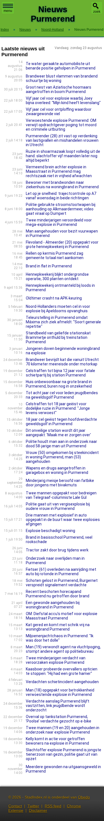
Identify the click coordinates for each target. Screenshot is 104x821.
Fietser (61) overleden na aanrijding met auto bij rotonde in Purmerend (61, 571)
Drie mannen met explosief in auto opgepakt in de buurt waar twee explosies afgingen (63, 519)
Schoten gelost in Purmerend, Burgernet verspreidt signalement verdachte (62, 582)
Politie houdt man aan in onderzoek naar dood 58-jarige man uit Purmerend (61, 443)
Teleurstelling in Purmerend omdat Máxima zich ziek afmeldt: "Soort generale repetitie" (63, 322)
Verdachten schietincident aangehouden (62, 682)
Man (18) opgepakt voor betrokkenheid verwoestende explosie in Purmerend (60, 692)
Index (5, 30)
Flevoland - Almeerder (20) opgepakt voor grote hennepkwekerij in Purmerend (62, 244)
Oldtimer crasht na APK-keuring (54, 298)
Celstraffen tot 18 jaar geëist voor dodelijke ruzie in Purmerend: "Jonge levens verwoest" (58, 408)
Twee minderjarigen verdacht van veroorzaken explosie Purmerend (55, 660)
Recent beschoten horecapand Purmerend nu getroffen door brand (57, 593)
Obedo (84, 797)
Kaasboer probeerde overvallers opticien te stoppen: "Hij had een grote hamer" (61, 671)
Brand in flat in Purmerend (49, 266)
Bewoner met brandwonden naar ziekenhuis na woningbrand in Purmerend (62, 184)
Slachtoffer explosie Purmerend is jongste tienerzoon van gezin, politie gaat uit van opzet (63, 754)
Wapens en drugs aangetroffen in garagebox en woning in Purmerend (57, 470)
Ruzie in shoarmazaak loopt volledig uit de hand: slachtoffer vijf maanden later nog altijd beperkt (63, 155)
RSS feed (53, 806)
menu (8, 11)
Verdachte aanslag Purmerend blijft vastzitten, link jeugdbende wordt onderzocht (57, 705)
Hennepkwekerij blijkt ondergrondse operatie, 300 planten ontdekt (57, 276)
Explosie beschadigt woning (50, 530)
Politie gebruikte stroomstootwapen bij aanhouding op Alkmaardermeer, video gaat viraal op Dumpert (60, 209)
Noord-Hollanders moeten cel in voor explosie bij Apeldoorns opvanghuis (58, 308)
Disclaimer (38, 810)
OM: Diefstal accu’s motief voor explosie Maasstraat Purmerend (61, 615)
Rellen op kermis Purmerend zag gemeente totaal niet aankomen (54, 255)
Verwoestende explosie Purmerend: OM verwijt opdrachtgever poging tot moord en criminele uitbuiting (61, 124)
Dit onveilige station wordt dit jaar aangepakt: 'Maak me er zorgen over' (58, 432)
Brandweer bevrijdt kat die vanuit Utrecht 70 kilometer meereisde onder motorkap (62, 361)
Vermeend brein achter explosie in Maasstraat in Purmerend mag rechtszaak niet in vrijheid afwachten (59, 171)
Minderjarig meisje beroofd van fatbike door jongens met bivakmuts (60, 482)
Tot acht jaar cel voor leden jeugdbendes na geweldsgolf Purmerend (62, 395)
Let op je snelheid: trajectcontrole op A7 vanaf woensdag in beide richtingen (61, 195)
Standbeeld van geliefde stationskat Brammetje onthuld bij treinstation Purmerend (58, 337)
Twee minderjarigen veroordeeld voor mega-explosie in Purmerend (59, 222)
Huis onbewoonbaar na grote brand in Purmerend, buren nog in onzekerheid (59, 383)
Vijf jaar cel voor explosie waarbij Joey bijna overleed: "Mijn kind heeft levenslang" (63, 100)
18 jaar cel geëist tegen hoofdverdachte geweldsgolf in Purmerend (61, 421)
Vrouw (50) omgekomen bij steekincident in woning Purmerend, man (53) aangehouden (62, 457)
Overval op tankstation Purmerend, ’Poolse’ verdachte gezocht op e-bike (58, 718)
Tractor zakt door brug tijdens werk (57, 550)
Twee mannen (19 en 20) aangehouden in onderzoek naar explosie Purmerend (62, 730)
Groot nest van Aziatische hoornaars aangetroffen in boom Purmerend (58, 89)
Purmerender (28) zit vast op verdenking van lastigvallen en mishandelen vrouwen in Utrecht (62, 140)
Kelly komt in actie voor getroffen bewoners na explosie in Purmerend (57, 741)
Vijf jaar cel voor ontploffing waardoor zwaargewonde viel (59, 111)
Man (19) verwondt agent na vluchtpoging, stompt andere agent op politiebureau (63, 649)
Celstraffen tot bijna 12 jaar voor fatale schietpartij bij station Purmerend (60, 372)
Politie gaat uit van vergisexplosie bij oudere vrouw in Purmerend (58, 506)
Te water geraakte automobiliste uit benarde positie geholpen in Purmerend (60, 65)
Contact (15, 806)
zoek (96, 12)
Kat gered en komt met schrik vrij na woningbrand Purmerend (58, 627)
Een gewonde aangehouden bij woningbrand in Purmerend (53, 604)
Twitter (33, 806)
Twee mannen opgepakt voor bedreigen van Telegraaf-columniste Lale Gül (61, 495)
